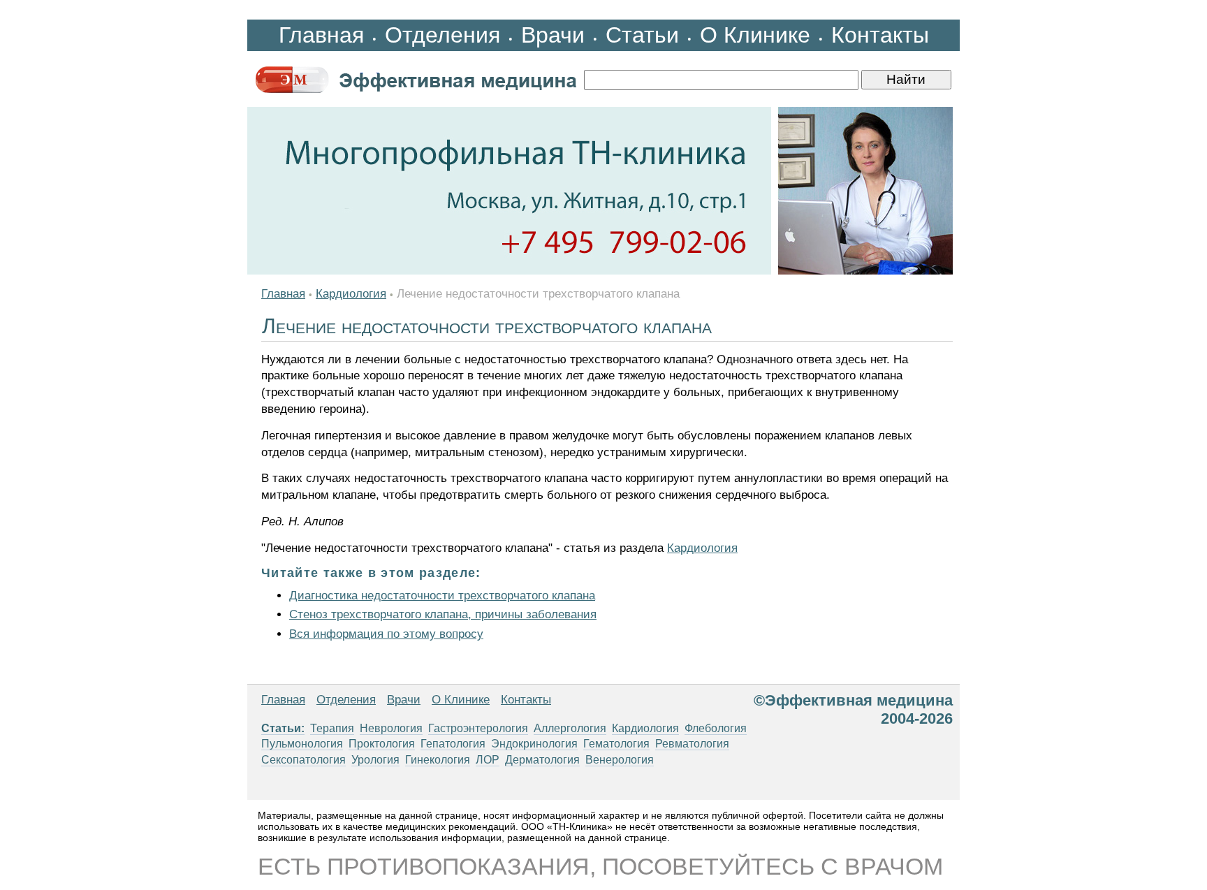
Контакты (880, 35)
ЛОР (487, 760)
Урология (375, 760)
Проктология (382, 744)
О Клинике (755, 35)
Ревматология (692, 744)
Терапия (332, 728)
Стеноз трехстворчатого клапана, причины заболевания (443, 614)
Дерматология (542, 760)
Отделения (442, 35)
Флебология (716, 728)
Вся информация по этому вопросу (386, 634)
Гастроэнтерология (478, 728)
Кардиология (351, 293)
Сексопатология (303, 760)
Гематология (616, 744)
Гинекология (437, 760)
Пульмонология (302, 744)
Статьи (642, 35)
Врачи (553, 35)
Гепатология (452, 744)
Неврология (391, 728)
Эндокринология (534, 744)
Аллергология (570, 728)
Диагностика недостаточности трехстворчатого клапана (442, 595)
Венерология (619, 760)
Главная (321, 35)
